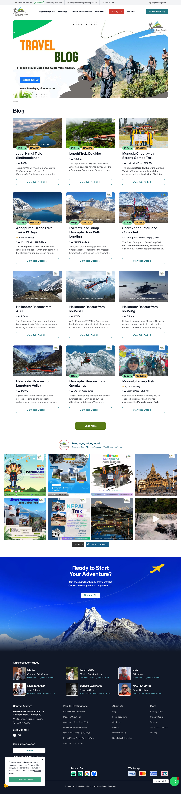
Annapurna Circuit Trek (73, 743)
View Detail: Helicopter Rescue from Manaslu (90, 306)
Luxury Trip (116, 11)
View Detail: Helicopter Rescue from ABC (37, 306)
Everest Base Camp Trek (74, 711)
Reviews (131, 11)
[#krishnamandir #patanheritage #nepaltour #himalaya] (156, 475)
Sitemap (154, 732)
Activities (62, 11)
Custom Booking (157, 717)
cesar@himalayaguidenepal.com (147, 693)
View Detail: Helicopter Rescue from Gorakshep (90, 380)
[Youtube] (19, 735)
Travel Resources (81, 11)
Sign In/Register (159, 2)
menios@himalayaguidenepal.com (95, 677)
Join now (29, 750)
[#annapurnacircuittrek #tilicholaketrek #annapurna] (112, 475)
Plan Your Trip (158, 11)
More (153, 706)
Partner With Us (119, 732)
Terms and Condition (159, 727)
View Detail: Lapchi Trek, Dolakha (90, 153)
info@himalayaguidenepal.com (83, 2)
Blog (114, 711)
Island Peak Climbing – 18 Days (76, 732)
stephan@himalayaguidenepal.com (95, 693)
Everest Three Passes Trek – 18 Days (78, 738)
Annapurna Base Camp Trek (75, 722)
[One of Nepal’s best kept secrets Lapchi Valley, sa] (156, 519)
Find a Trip (109, 2)
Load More (91, 425)
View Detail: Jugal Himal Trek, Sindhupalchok (37, 153)
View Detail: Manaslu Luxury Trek (143, 380)
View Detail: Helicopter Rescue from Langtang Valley (37, 380)
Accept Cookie (25, 779)
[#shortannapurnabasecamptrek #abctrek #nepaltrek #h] (25, 519)
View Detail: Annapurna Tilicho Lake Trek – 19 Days (37, 229)
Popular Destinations (75, 706)
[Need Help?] (174, 781)
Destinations (46, 11)
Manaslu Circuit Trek (72, 717)
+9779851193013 (24, 2)
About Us (99, 11)
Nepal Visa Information (122, 738)
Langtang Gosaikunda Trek (75, 727)
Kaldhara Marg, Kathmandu (27, 714)
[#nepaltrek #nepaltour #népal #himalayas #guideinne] (69, 519)
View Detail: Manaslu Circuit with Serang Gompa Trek (143, 153)
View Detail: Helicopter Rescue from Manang (143, 306)
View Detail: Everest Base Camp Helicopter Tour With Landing (90, 229)
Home (15, 101)
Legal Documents (119, 717)
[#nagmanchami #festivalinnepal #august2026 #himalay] (25, 475)
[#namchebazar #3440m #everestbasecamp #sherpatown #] (112, 519)
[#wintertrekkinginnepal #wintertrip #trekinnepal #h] (69, 475)
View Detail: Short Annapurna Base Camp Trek (143, 229)
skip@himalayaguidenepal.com (146, 677)
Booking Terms (156, 711)
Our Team (116, 722)
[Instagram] (14, 735)
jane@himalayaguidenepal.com (41, 693)
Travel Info (154, 722)
